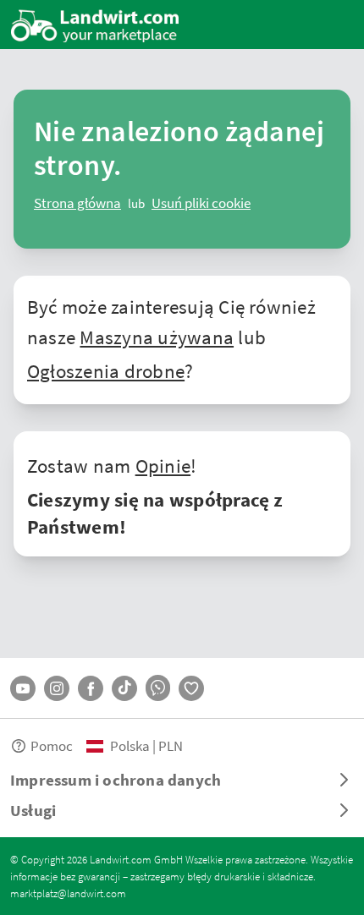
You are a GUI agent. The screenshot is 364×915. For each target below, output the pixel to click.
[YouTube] (23, 688)
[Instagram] (56, 688)
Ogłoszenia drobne (106, 370)
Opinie (162, 465)
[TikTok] (124, 688)
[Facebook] (90, 688)
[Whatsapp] (158, 688)
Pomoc (51, 745)
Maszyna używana (157, 336)
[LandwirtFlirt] (191, 688)
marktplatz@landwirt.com (68, 893)
